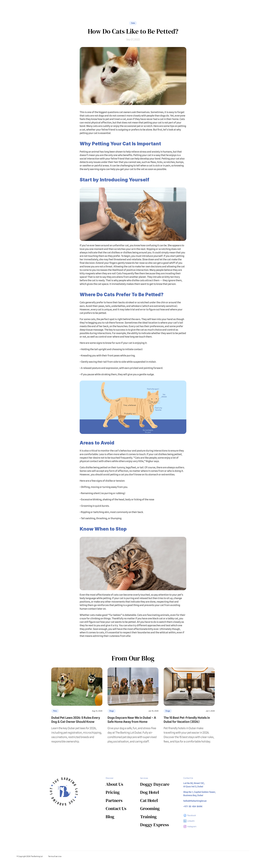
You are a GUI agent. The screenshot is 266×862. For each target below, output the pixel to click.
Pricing (113, 792)
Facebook (191, 815)
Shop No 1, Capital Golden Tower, (199, 792)
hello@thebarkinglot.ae (195, 801)
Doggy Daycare (154, 784)
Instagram (191, 826)
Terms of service (54, 856)
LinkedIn (191, 821)
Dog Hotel (149, 792)
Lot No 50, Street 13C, (194, 783)
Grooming (150, 808)
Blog (110, 817)
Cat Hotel (149, 800)
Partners (114, 800)
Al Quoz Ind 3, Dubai (193, 786)
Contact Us (116, 808)
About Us (114, 784)
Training (148, 817)
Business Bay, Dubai (193, 795)
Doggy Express (154, 825)
